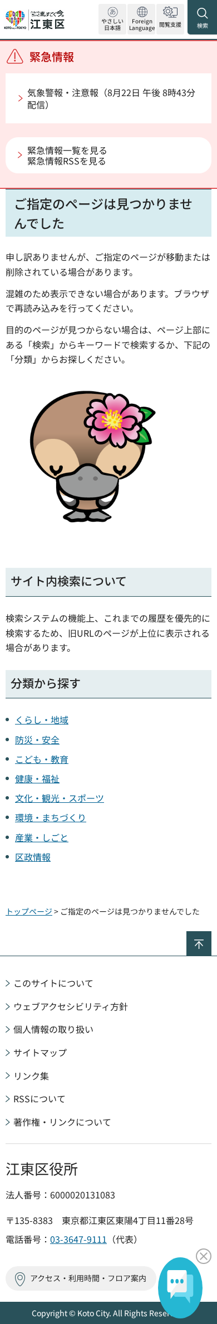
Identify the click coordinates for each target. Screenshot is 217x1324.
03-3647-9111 (78, 1239)
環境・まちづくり (50, 817)
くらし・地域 (41, 719)
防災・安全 (37, 739)
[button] (141, 19)
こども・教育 (41, 759)
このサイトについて (53, 983)
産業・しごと (41, 837)
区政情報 (33, 856)
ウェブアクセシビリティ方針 (70, 1006)
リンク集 (31, 1075)
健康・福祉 (37, 778)
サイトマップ (40, 1052)
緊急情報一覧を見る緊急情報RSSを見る (67, 155)
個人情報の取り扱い (53, 1029)
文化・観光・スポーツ (59, 798)
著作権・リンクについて (62, 1121)
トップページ (29, 911)
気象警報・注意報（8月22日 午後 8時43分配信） (111, 98)
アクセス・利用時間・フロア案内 (88, 1277)
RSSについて (39, 1098)
